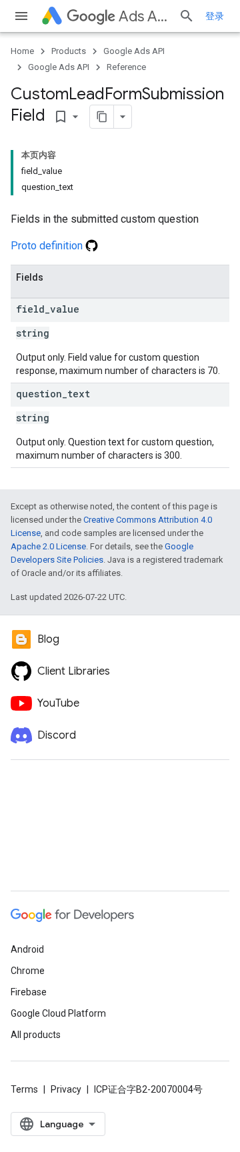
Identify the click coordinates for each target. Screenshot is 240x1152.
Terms (24, 1089)
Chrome (28, 970)
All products (36, 1034)
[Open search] (187, 16)
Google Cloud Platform (58, 1013)
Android (27, 949)
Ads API (143, 16)
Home (22, 51)
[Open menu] (21, 16)
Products (68, 51)
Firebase (29, 992)
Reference (126, 67)
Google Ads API (134, 51)
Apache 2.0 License (48, 546)
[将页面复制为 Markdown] (102, 116)
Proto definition (48, 245)
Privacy (66, 1089)
